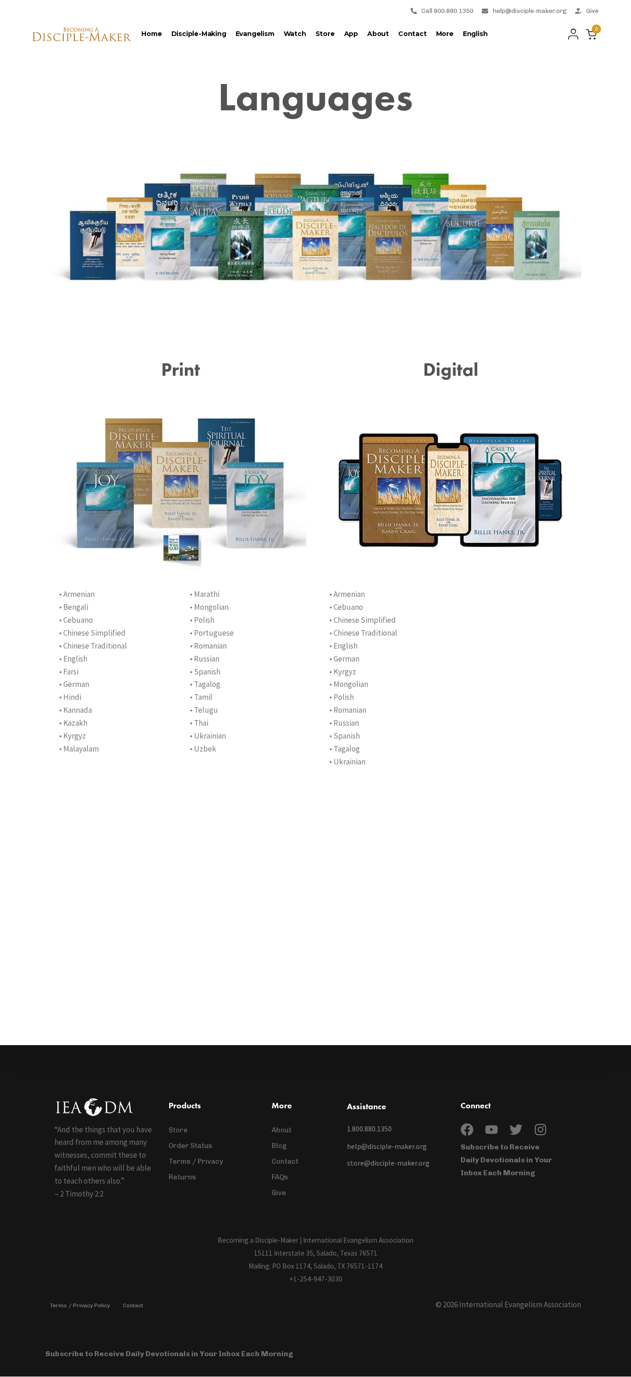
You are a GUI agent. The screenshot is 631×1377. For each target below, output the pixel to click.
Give (592, 10)
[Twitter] (516, 1129)
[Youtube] (491, 1129)
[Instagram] (540, 1129)
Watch (295, 34)
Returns (182, 1177)
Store (325, 34)
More (445, 34)
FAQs (280, 1177)
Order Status (190, 1146)
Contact (412, 34)
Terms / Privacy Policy (80, 1305)
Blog (279, 1146)
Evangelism (255, 34)
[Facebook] (467, 1129)
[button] (571, 34)
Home (151, 34)
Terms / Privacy (196, 1161)
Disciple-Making (198, 34)
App (351, 34)
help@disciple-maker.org (530, 10)
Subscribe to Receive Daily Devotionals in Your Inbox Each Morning (506, 1159)
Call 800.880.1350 (447, 10)
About (378, 34)
